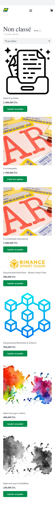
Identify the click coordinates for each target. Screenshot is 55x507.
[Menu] (31, 10)
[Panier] (52, 10)
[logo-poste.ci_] (6, 10)
